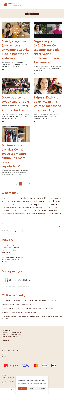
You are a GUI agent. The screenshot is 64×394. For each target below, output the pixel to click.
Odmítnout (32, 388)
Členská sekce (6, 340)
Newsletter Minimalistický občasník (12, 334)
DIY (38, 198)
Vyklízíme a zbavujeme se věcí (11, 259)
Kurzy (3, 355)
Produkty (4, 357)
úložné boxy (42, 213)
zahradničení (21, 213)
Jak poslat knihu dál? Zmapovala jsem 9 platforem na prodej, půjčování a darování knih (27, 308)
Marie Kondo (5, 204)
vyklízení (15, 213)
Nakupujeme (6, 252)
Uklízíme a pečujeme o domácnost (12, 257)
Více (4, 69)
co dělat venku (6, 198)
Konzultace (5, 353)
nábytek (46, 205)
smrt (13, 210)
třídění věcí (43, 210)
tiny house (30, 210)
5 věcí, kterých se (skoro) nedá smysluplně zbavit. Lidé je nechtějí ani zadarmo (15, 50)
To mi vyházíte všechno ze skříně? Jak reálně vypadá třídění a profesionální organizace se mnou (30, 300)
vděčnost (9, 213)
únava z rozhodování (54, 213)
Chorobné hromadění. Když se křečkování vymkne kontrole (19, 312)
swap (25, 211)
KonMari (19, 201)
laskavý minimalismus (49, 201)
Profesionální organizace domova (12, 351)
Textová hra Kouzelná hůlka (10, 336)
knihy (14, 201)
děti (45, 198)
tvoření (35, 210)
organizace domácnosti (11, 207)
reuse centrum (53, 207)
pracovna (32, 207)
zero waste (30, 213)
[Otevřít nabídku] (58, 4)
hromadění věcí (57, 198)
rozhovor (6, 210)
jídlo (3, 201)
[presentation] (16, 30)
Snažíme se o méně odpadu (10, 255)
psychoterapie (39, 207)
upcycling (4, 213)
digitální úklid (33, 198)
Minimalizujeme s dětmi (9, 250)
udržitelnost (53, 211)
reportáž (45, 207)
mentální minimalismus (16, 205)
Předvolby (42, 388)
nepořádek (38, 205)
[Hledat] (59, 226)
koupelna (26, 201)
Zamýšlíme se (6, 262)
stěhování (16, 210)
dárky (41, 198)
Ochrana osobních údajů (35, 392)
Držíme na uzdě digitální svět (10, 247)
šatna (4, 216)
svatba (21, 210)
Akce (3, 359)
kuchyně (33, 201)
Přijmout (22, 388)
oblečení (53, 204)
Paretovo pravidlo (25, 207)
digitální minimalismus (20, 198)
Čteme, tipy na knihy (8, 245)
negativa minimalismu (29, 204)
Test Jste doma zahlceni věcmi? (11, 332)
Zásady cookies (26, 392)
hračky (50, 198)
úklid (37, 213)
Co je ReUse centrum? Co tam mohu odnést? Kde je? (18, 304)
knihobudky (8, 201)
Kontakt (4, 375)
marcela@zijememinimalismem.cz (12, 379)
